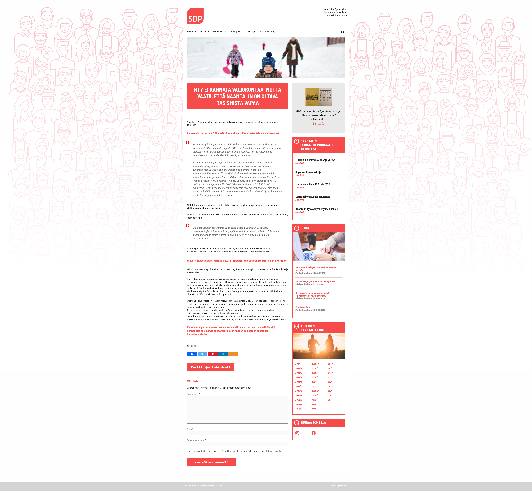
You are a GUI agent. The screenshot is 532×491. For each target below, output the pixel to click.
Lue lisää (299, 163)
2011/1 (298, 386)
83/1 (330, 382)
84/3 (330, 373)
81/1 (330, 395)
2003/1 (315, 386)
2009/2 (298, 404)
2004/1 (315, 382)
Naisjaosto (237, 31)
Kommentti (193, 394)
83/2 (330, 377)
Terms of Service (267, 451)
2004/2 (315, 377)
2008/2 (315, 368)
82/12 (330, 386)
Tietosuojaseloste (338, 485)
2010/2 (298, 391)
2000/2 (315, 391)
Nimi (190, 429)
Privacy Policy (247, 451)
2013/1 (298, 368)
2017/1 (298, 364)
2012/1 (298, 382)
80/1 (330, 400)
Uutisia (204, 31)
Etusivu (191, 31)
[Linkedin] (223, 354)
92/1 (314, 404)
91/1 (314, 408)
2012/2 (298, 377)
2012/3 (298, 373)
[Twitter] (202, 354)
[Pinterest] (213, 354)
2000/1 (315, 395)
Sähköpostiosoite (196, 440)
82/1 (330, 391)
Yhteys (251, 31)
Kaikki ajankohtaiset (209, 367)
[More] (233, 354)
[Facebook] (192, 354)
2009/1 (298, 408)
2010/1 (298, 395)
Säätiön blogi (267, 31)
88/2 (330, 368)
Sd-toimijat (220, 31)
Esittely (318, 123)
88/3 (330, 364)
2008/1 (315, 373)
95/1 (314, 400)
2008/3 (315, 364)
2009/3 (298, 400)
